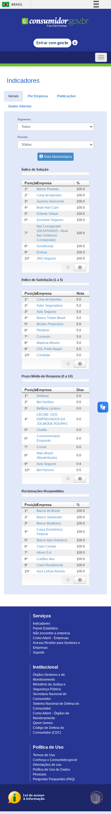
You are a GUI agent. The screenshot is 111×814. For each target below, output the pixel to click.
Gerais (13, 96)
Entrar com (52, 43)
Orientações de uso (47, 765)
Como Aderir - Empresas (51, 638)
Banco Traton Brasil (51, 318)
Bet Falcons (45, 470)
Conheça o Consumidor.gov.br (55, 760)
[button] (68, 267)
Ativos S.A (44, 552)
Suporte (38, 652)
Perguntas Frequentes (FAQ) (54, 779)
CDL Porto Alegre (49, 349)
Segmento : (25, 119)
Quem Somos (43, 723)
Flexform (43, 330)
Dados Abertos (20, 106)
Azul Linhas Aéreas (51, 571)
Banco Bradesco (49, 523)
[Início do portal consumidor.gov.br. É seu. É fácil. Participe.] (55, 20)
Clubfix (42, 430)
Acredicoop (45, 246)
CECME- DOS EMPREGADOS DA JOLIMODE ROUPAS (52, 419)
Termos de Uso (44, 755)
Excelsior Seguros (50, 220)
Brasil (11, 4)
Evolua (42, 252)
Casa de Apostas (49, 195)
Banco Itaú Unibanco (52, 540)
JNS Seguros (46, 258)
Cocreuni (43, 337)
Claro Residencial (50, 565)
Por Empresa (38, 96)
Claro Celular (46, 546)
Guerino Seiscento (50, 201)
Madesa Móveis (48, 343)
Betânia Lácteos (48, 408)
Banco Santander (49, 517)
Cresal (41, 447)
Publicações (66, 96)
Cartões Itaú (45, 559)
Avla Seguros (46, 312)
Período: (23, 137)
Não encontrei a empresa (51, 633)
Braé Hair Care (48, 207)
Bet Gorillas (45, 402)
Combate (43, 355)
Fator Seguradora (50, 305)
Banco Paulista (48, 189)
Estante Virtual (47, 214)
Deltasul (43, 396)
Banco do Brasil (48, 511)
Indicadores (41, 623)
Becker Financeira (50, 324)
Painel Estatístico (45, 628)
